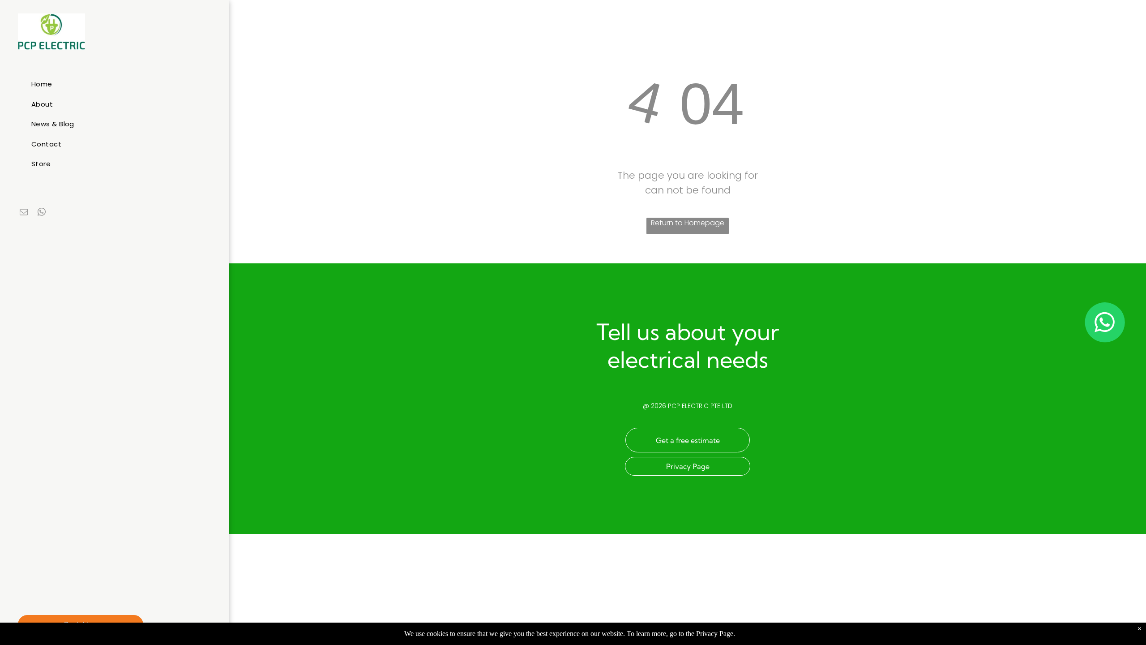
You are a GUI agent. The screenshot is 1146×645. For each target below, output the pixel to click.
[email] (24, 213)
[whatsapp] (41, 213)
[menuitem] (118, 84)
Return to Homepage (687, 223)
